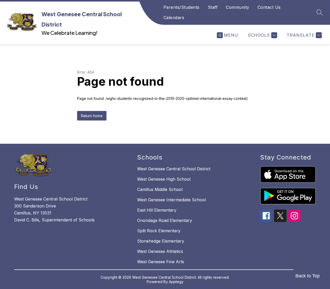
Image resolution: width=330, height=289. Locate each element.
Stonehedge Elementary (160, 241)
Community (237, 7)
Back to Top (307, 275)
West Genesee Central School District (173, 168)
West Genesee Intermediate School (171, 199)
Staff (213, 7)
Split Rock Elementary (158, 230)
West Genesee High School (164, 179)
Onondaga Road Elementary (164, 220)
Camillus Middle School (160, 189)
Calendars (173, 17)
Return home (92, 116)
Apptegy (176, 281)
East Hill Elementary (156, 210)
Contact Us (269, 7)
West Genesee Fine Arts (160, 261)
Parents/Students (181, 7)
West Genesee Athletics (160, 251)
